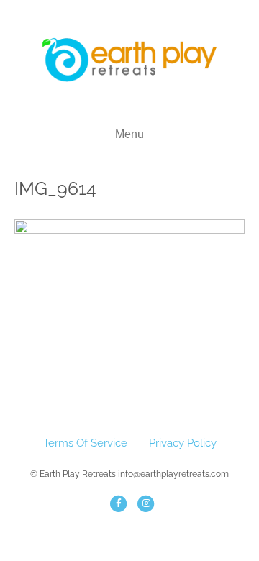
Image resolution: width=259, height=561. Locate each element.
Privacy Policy (183, 443)
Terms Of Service (85, 443)
